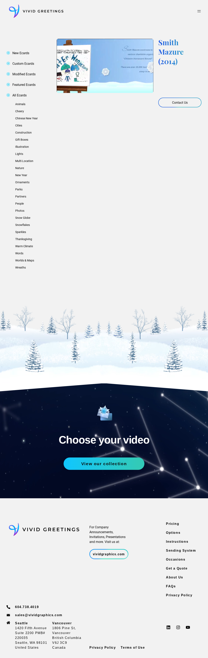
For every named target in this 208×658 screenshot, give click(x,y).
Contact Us (180, 102)
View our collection (104, 463)
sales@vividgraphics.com (38, 615)
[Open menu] (199, 11)
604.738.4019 (27, 607)
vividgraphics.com (109, 554)
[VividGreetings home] (34, 11)
